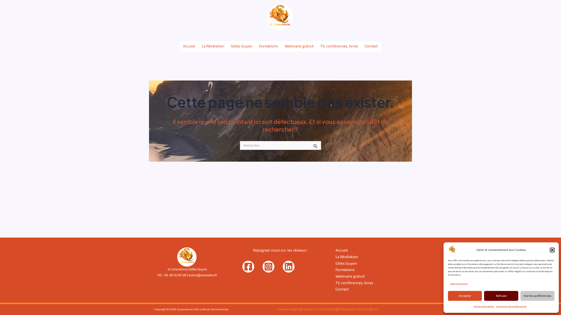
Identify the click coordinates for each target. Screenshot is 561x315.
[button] (552, 250)
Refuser (501, 296)
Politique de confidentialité (319, 309)
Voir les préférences (537, 296)
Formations (268, 46)
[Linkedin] (410, 17)
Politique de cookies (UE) (354, 309)
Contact (371, 46)
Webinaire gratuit (299, 46)
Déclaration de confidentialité (511, 306)
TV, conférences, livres (339, 46)
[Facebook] (391, 17)
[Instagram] (401, 17)
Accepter (465, 296)
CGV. (375, 309)
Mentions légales (289, 309)
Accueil (189, 46)
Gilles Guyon (241, 46)
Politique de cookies (484, 306)
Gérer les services (459, 284)
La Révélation (213, 46)
